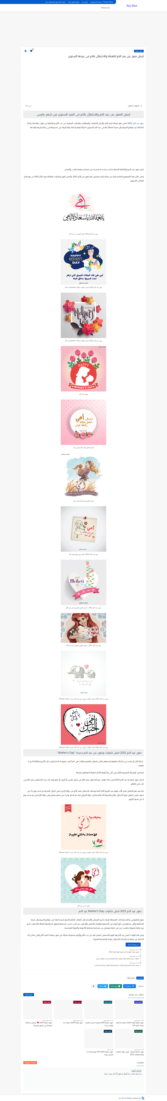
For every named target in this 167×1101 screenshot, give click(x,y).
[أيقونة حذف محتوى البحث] (23, 2)
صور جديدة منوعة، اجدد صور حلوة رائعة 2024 (124, 952)
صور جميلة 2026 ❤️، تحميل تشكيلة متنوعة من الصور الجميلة (38, 1024)
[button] (129, 986)
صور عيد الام (138, 123)
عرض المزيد (28, 994)
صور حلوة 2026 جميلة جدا (73, 1023)
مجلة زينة (131, 5)
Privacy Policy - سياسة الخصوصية (102, 2)
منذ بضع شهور (138, 1020)
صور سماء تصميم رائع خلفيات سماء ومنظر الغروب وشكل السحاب (116, 965)
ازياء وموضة (105, 8)
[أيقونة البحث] (26, 2)
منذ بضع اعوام (133, 949)
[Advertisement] (83, 29)
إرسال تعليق (136, 1071)
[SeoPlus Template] (143, 1098)
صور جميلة (139, 51)
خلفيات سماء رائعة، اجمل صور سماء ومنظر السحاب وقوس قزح (117, 959)
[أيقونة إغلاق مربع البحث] (30, 2)
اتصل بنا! (85, 2)
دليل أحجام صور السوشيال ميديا (55, 2)
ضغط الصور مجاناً (73, 2)
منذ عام (109, 1049)
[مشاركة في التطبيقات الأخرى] (93, 986)
